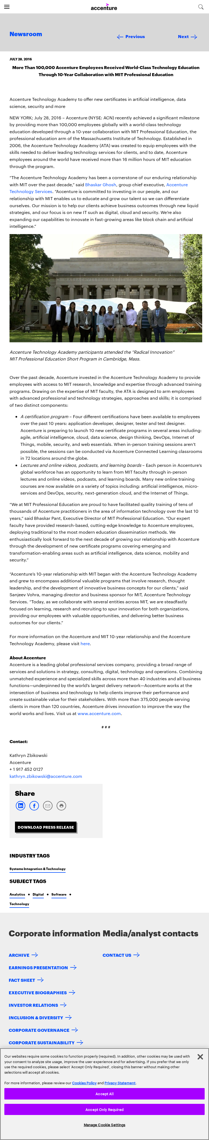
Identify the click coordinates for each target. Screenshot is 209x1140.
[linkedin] (20, 809)
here (85, 643)
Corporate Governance (39, 1030)
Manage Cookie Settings (104, 1124)
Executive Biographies (38, 992)
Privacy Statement (120, 1082)
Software (58, 894)
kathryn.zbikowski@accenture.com (46, 776)
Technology (19, 903)
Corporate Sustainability (42, 1042)
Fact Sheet (22, 980)
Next (183, 36)
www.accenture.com (99, 713)
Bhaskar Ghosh (100, 184)
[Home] (104, 7)
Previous (135, 36)
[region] (104, 1094)
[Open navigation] (7, 6)
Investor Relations (33, 1005)
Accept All (104, 1093)
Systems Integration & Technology (38, 868)
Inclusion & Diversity (36, 1017)
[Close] (200, 1057)
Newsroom (26, 34)
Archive (19, 955)
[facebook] (34, 809)
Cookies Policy (84, 1082)
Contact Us (117, 955)
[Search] (201, 6)
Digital (38, 894)
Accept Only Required (104, 1109)
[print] (61, 809)
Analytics (17, 894)
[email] (47, 809)
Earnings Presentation (38, 967)
